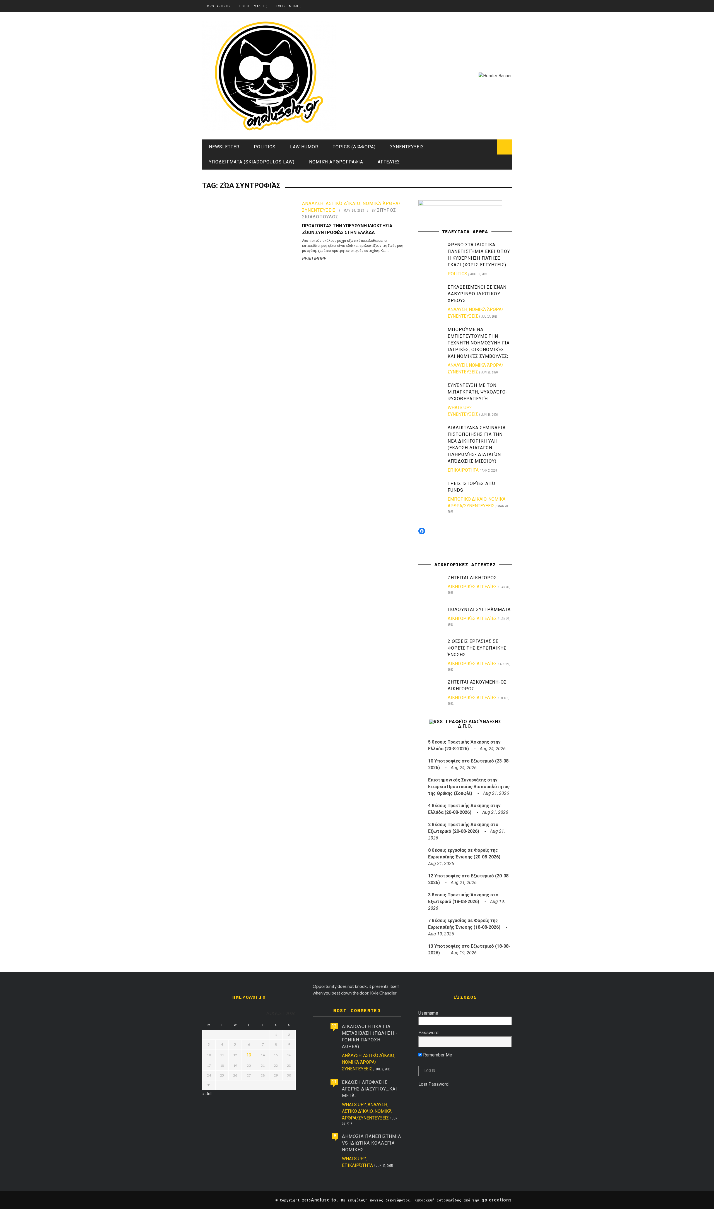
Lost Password (433, 1084)
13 (248, 1055)
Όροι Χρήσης (219, 6)
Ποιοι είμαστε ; (253, 6)
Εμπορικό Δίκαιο (467, 499)
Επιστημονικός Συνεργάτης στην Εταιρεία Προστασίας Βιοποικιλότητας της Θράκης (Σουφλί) (469, 786)
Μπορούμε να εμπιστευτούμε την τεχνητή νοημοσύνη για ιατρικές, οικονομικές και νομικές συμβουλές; (479, 343)
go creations (496, 1200)
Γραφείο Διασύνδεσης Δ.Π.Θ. (473, 724)
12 (334, 1026)
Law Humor (304, 146)
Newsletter (224, 146)
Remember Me (437, 1055)
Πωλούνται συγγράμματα (479, 609)
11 (334, 1081)
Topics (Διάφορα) (354, 146)
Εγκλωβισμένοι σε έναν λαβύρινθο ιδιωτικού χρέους (477, 293)
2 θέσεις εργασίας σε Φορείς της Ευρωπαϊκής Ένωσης (477, 648)
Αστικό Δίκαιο (343, 203)
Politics (265, 146)
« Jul (206, 1093)
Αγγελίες (389, 162)
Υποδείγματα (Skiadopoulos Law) (252, 162)
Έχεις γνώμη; (288, 6)
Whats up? (460, 407)
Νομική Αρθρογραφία (336, 162)
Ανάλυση (313, 203)
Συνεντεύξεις (407, 146)
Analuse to (323, 1200)
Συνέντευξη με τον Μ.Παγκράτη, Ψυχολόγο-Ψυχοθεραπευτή (478, 392)
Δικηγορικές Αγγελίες (472, 586)
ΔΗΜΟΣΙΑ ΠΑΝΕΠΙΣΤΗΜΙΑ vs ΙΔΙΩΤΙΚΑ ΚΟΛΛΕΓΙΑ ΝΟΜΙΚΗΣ (371, 1143)
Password (428, 1032)
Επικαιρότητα (463, 470)
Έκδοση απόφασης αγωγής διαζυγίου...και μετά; (369, 1089)
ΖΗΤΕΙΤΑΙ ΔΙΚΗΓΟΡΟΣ (472, 577)
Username (428, 1013)
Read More (314, 258)
